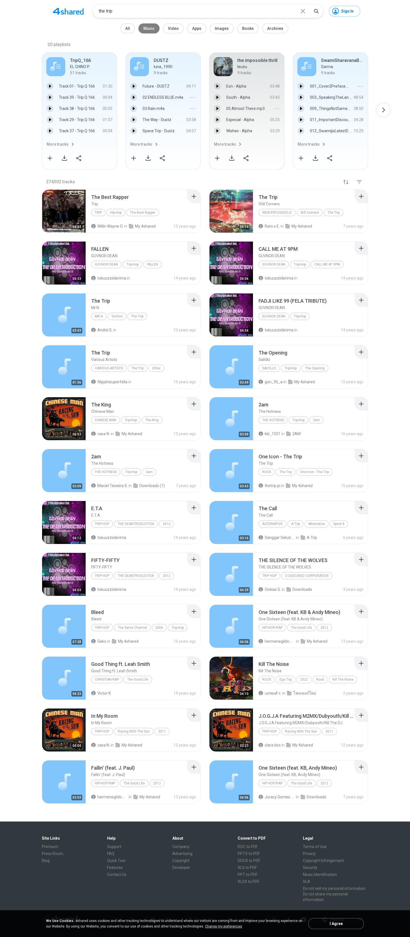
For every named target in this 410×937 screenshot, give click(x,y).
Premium (50, 846)
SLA (306, 881)
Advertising (182, 853)
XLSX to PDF (248, 881)
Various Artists (109, 368)
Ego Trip (285, 679)
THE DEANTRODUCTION (136, 524)
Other (156, 368)
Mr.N (99, 316)
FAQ (110, 853)
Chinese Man (105, 420)
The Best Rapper (142, 213)
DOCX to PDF (249, 860)
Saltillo (269, 368)
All (127, 28)
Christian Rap (107, 679)
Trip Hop (269, 576)
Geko (101, 641)
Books (248, 28)
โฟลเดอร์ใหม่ (304, 693)
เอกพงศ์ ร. (273, 693)
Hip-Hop (116, 213)
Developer (181, 867)
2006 (159, 628)
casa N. (103, 745)
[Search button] (316, 11)
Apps (196, 28)
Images (222, 28)
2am (316, 420)
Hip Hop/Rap (272, 783)
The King (152, 420)
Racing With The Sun (134, 731)
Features (115, 867)
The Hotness (273, 420)
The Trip (333, 213)
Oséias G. (273, 589)
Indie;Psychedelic (277, 213)
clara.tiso (273, 745)
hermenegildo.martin (280, 641)
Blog (46, 860)
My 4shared (128, 641)
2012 (166, 524)
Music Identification (320, 874)
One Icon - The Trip (314, 472)
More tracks (58, 144)
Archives (275, 28)
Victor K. (104, 693)
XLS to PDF (247, 867)
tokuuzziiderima (111, 537)
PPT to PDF (247, 874)
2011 (162, 731)
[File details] (64, 211)
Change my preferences (223, 926)
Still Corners (309, 213)
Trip (98, 213)
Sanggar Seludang (280, 537)
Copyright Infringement (323, 860)
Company (180, 846)
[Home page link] (68, 11)
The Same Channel (132, 628)
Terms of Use (315, 846)
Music (149, 28)
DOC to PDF (248, 846)
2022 (304, 679)
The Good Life (301, 628)
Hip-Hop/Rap (272, 628)
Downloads (302, 589)
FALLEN (152, 264)
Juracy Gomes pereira (280, 797)
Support (114, 846)
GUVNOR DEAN (106, 264)
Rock (266, 472)
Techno (117, 316)
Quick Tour (116, 860)
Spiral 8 (338, 524)
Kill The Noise (342, 679)
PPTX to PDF (249, 853)
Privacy (309, 853)
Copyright (180, 860)
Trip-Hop (132, 264)
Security (310, 867)
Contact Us (116, 874)
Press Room (52, 853)
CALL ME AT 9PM (327, 264)
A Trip (295, 524)
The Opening (315, 368)
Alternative (272, 524)
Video (173, 28)
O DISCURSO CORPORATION (307, 576)
